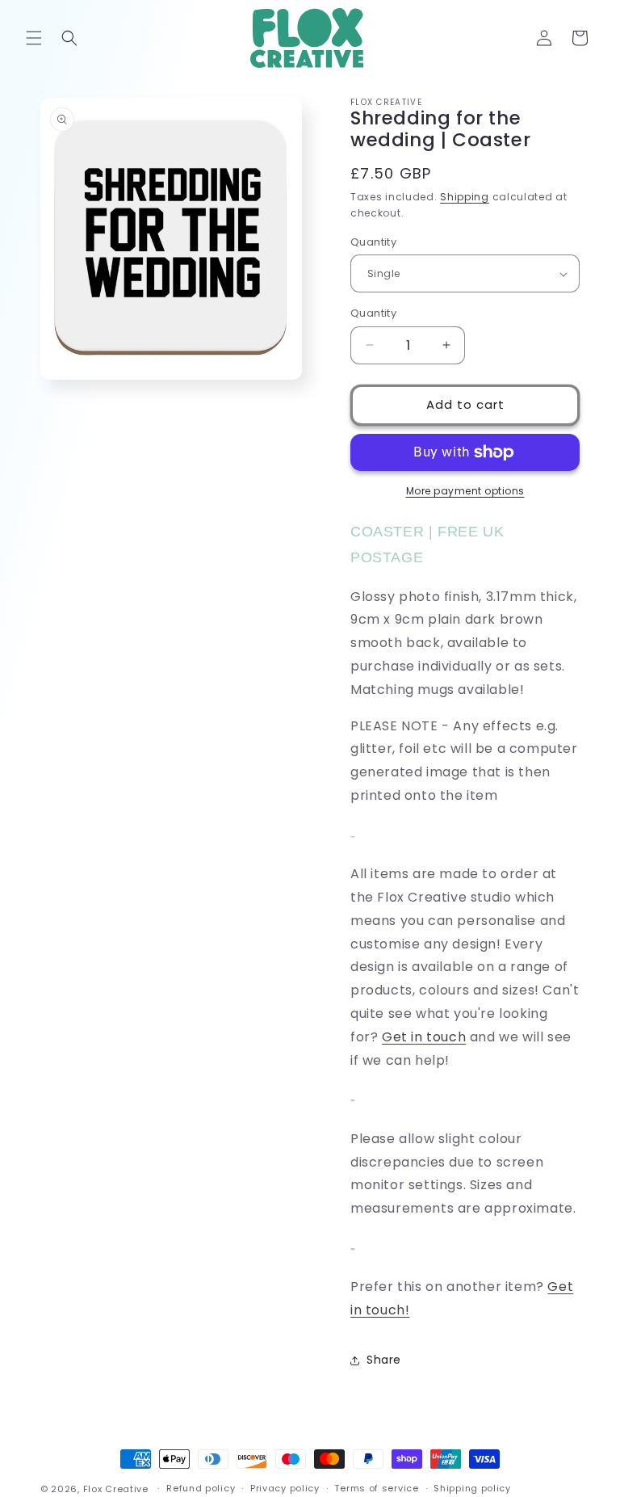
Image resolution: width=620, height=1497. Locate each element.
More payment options (465, 491)
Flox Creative (116, 1488)
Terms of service (376, 1488)
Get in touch (424, 1037)
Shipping (464, 197)
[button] (34, 38)
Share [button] (384, 1360)
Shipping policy (472, 1488)
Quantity (373, 242)
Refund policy (200, 1488)
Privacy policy (285, 1488)
